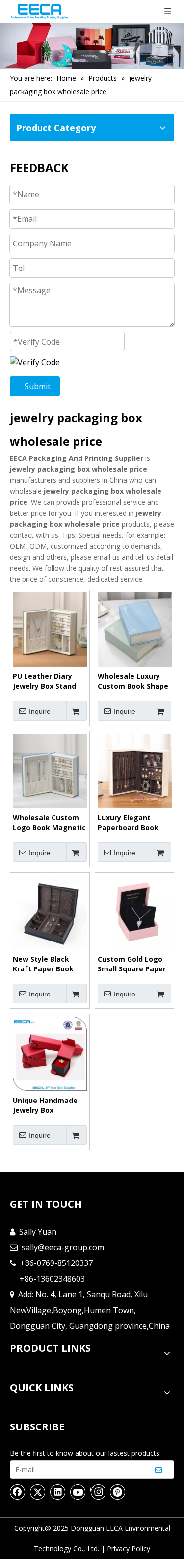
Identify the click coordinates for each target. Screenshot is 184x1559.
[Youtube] (78, 1492)
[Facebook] (18, 1492)
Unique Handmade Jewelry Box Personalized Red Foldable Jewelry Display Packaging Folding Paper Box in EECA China (48, 1105)
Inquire (40, 711)
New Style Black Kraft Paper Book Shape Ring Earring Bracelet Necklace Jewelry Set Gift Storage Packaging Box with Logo (47, 964)
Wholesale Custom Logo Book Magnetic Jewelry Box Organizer (49, 823)
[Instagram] (97, 1492)
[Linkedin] (58, 1492)
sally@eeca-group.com (63, 1247)
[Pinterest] (118, 1492)
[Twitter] (38, 1492)
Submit (38, 386)
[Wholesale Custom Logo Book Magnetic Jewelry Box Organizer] (50, 770)
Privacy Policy (128, 1548)
